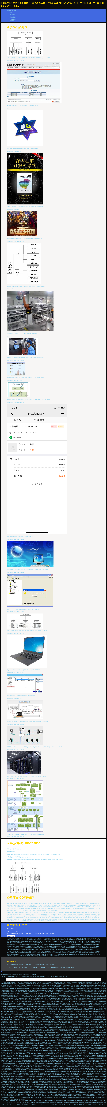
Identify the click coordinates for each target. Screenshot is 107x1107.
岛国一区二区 (53, 1039)
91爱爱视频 (54, 1006)
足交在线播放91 (53, 983)
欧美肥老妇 (86, 1058)
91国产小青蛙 (85, 1013)
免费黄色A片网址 (57, 991)
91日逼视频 (14, 1058)
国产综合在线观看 (88, 982)
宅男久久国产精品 (53, 1055)
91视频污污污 (30, 1063)
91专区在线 (74, 1029)
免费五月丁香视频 (20, 1044)
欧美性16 (56, 1021)
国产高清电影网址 (71, 1032)
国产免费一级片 (96, 982)
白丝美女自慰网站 (12, 1083)
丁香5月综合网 (43, 1026)
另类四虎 (64, 995)
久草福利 (96, 991)
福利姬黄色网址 (77, 1016)
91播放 (90, 1083)
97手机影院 (101, 1102)
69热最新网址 (72, 1063)
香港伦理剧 (58, 1014)
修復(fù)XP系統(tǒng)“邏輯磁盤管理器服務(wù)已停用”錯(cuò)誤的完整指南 (24, 609)
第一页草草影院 (23, 1060)
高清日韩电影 (63, 1071)
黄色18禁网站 (30, 1035)
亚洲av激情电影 (49, 1032)
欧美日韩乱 (55, 1042)
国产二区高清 (53, 1060)
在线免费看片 (12, 1055)
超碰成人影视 (25, 1011)
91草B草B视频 (51, 1000)
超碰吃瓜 (102, 1026)
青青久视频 (28, 1037)
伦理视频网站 (24, 1035)
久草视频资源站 (57, 1001)
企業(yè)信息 (13, 19)
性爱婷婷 (45, 1029)
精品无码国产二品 (24, 1071)
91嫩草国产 (52, 1074)
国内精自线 (71, 985)
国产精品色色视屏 (20, 1006)
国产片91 (16, 1021)
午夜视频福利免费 (59, 1081)
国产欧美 (55, 1016)
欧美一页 (74, 1084)
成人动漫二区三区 (38, 1050)
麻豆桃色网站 (95, 1083)
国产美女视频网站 (76, 1037)
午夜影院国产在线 (80, 1061)
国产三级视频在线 (81, 1079)
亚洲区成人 (25, 1070)
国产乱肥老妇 (61, 1055)
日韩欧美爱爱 (46, 1021)
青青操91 (92, 1081)
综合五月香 (63, 1001)
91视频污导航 (47, 1057)
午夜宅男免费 (31, 1000)
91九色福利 (61, 1052)
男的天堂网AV (13, 1024)
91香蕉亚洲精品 (97, 1037)
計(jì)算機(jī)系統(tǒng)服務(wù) (30, 967)
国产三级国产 (86, 1029)
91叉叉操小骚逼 (74, 1066)
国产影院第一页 (51, 1022)
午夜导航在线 (56, 1032)
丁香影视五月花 (93, 1048)
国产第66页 (10, 1037)
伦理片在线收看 (25, 1104)
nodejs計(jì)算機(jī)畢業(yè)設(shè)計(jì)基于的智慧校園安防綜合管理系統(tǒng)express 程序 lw (28, 58)
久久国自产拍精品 (43, 1016)
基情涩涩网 (31, 1026)
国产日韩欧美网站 (60, 1045)
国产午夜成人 (28, 1006)
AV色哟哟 (50, 1034)
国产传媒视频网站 (24, 1055)
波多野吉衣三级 (66, 1039)
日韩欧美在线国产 (76, 1005)
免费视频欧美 (73, 1102)
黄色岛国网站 (73, 996)
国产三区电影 (25, 1068)
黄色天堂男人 (32, 1003)
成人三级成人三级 (38, 1009)
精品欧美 (22, 1079)
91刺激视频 (80, 1078)
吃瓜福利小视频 (97, 1008)
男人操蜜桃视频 (29, 1013)
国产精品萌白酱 (55, 1065)
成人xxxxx (64, 1058)
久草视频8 (23, 1031)
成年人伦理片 (57, 1071)
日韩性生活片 (87, 1102)
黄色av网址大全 (37, 1001)
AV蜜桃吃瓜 (42, 1063)
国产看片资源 (81, 1006)
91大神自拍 (4, 985)
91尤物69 (13, 1029)
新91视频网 (82, 1005)
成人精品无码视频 (34, 990)
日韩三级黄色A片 (61, 1016)
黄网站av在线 (38, 1083)
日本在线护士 (70, 1022)
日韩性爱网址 (47, 1040)
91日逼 (28, 1076)
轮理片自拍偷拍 (69, 1048)
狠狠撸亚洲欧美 (90, 985)
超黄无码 (22, 1065)
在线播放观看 (54, 1044)
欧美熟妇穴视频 (42, 1048)
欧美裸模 (30, 991)
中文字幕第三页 (18, 1011)
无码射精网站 (36, 1013)
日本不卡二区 (42, 993)
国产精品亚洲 (24, 1034)
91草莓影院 (74, 998)
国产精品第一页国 (77, 1034)
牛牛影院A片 (87, 1045)
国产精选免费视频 (57, 1063)
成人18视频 (81, 1066)
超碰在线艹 (64, 1022)
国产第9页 (3, 1045)
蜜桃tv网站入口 (4, 1037)
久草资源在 (79, 1044)
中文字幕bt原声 (9, 1045)
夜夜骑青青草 (5, 990)
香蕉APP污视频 (29, 1031)
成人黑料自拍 (53, 1045)
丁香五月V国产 (49, 1048)
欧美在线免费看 (102, 1019)
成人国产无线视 (68, 1052)
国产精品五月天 (42, 1031)
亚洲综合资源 (9, 1104)
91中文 (10, 1040)
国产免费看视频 (40, 1045)
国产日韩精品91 (33, 996)
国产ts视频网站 (67, 1037)
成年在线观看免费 (53, 1084)
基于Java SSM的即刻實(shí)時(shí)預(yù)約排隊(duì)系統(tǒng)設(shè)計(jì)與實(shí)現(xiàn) (28, 631)
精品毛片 (25, 1048)
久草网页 (43, 1039)
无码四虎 (96, 1009)
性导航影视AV (96, 1014)
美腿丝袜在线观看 (42, 1058)
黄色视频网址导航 (61, 1026)
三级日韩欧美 (16, 1045)
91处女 (17, 1019)
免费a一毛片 (27, 1024)
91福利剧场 (64, 1009)
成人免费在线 (60, 1027)
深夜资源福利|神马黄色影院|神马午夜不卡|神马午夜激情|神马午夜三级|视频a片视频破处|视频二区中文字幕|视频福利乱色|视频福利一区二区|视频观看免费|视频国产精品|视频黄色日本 (65, 1091)
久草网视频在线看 (85, 1021)
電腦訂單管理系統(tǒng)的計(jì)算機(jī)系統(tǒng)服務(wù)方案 (21, 536)
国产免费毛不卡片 (98, 1074)
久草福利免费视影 (51, 1086)
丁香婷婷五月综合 (36, 1022)
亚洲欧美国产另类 (102, 1083)
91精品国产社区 (8, 1057)
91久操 (11, 1016)
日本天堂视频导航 (88, 995)
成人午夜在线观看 (6, 983)
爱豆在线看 (49, 1029)
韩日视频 (19, 1032)
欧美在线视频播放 (23, 1063)
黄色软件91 (80, 1026)
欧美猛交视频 (94, 1000)
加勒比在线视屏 (97, 1058)
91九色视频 (81, 995)
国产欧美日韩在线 (93, 1029)
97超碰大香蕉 (70, 987)
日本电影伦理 (40, 1047)
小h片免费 (13, 1006)
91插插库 (64, 987)
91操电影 (66, 1065)
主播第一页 (64, 1024)
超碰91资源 (98, 1027)
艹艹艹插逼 (35, 1031)
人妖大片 (41, 1071)
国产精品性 (29, 982)
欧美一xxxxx (79, 996)
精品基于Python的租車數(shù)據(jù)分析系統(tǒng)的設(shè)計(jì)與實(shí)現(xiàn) (26, 286)
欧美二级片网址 (71, 1068)
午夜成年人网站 (58, 1074)
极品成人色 (47, 1045)
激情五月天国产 (56, 1011)
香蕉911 (27, 987)
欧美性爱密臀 (60, 1057)
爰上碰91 (57, 1079)
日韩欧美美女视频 (77, 1048)
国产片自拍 (9, 1022)
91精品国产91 (93, 1018)
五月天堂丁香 (28, 1073)
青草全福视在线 (89, 1014)
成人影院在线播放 (44, 995)
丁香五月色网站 (60, 983)
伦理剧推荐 (44, 1053)
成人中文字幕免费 (43, 1061)
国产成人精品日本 (51, 1053)
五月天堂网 (57, 1086)
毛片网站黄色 (95, 1084)
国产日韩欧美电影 (14, 1003)
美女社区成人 (6, 1055)
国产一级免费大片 (52, 1019)
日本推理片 (27, 1045)
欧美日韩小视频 (94, 1070)
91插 (38, 1061)
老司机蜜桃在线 (30, 1005)
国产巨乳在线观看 (66, 1000)
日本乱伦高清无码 (67, 1078)
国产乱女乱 (59, 1058)
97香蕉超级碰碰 (28, 1044)
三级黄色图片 (28, 1065)
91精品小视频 (43, 1086)
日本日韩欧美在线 (101, 1071)
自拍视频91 (9, 1005)
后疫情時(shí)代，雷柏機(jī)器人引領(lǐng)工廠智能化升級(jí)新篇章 (22, 333)
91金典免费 (9, 1050)
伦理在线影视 (97, 1047)
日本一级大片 (4, 982)
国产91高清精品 (66, 988)
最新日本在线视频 (81, 1081)
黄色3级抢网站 (67, 983)
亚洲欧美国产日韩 (44, 1084)
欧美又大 (92, 1009)
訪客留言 (12, 21)
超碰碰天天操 (68, 993)
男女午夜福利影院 (88, 1068)
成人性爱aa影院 (54, 998)
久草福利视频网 (54, 993)
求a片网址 (7, 1014)
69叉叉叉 (74, 1081)
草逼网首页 (26, 996)
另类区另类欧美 (84, 1034)
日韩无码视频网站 (95, 1045)
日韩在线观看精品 (31, 1039)
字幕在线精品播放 (11, 1047)
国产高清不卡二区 (17, 1081)
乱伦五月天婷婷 (34, 1058)
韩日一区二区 (82, 993)
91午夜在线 (19, 1078)
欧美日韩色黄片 (68, 998)
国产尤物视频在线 (71, 1071)
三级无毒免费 (16, 1061)
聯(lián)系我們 (13, 17)
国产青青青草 (40, 1081)
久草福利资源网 (37, 1019)
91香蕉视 (30, 988)
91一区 (70, 1065)
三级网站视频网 (40, 1070)
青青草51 (21, 1061)
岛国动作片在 (60, 1039)
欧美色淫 (94, 990)
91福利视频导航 (41, 1006)
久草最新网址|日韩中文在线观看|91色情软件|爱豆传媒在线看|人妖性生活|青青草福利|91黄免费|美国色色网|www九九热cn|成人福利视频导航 (32, 1092)
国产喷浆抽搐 (46, 1055)
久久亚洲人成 (15, 1018)
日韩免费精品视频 (96, 1078)
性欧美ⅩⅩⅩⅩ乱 (47, 990)
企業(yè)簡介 (13, 14)
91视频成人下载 (83, 1037)
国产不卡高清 (75, 1027)
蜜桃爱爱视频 (18, 988)
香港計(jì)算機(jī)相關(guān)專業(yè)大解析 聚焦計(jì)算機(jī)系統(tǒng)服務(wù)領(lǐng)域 (27, 569)
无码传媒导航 (34, 1047)
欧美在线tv (91, 1058)
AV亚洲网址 (20, 1022)
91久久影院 (5, 1000)
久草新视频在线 (35, 1037)
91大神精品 (103, 995)
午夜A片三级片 (71, 1031)
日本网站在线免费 (10, 1008)
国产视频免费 (80, 1102)
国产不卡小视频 (43, 1034)
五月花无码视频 (43, 1042)
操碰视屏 (100, 998)
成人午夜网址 (37, 1042)
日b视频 (4, 1026)
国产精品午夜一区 (26, 993)
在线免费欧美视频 (19, 990)
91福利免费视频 (20, 1083)
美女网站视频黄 (7, 1074)
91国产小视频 (80, 1065)
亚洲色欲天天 (4, 995)
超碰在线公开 (37, 1063)
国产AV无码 (55, 1008)
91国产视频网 (69, 1042)
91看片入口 (85, 1071)
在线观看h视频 (22, 983)
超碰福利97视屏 (78, 1071)
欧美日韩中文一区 (32, 1011)
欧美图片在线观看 (14, 983)
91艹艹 (14, 1005)
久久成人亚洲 (30, 1053)
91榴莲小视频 (66, 1006)
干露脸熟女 (40, 1079)
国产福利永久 (38, 983)
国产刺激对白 (10, 1084)
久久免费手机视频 (88, 983)
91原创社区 (51, 1035)
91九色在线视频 (6, 1053)
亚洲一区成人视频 (99, 1022)
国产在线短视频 (77, 1073)
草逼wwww (91, 1066)
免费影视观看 (70, 1009)
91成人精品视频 (10, 988)
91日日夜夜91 (61, 993)
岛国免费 (97, 1035)
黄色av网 (17, 1039)
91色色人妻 (81, 1018)
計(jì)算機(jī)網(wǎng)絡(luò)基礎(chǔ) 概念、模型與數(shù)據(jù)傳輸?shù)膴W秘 (25, 834)
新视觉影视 (28, 1027)
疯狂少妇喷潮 (67, 1057)
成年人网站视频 (51, 1061)
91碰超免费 (10, 1079)
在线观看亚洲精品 (71, 1021)
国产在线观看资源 (85, 1003)
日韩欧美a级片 (102, 1104)
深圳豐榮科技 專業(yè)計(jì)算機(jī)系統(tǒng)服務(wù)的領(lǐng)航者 (22, 105)
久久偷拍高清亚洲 (93, 1032)
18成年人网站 (42, 1013)
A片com (13, 1074)
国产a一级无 (46, 1104)
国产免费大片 (54, 1078)
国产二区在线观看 (47, 982)
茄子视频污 (102, 993)
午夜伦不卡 (66, 990)
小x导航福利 (74, 1070)
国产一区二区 (74, 983)
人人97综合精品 (91, 1035)
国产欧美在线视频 (7, 987)
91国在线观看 (69, 1026)
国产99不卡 (68, 1040)
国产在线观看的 (4, 1083)
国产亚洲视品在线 (86, 1074)
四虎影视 (84, 1011)
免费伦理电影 (25, 1029)
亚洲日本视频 (77, 1019)
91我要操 (62, 1037)
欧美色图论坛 (60, 1006)
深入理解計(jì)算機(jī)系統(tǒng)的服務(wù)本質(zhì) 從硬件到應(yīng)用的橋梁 (25, 206)
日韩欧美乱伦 (51, 1100)
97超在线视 (47, 1068)
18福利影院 (24, 1005)
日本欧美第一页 (65, 1061)
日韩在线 (11, 998)
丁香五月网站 (34, 1045)
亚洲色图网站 (17, 1079)
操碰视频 (95, 1011)
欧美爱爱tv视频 (12, 1044)
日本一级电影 (38, 1039)
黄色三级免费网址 (77, 1022)
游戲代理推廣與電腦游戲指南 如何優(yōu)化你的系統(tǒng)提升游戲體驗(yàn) (24, 238)
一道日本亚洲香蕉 (59, 988)
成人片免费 (103, 1044)
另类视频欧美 (74, 1050)
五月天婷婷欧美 (100, 1011)
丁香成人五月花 (91, 1016)
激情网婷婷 (36, 1071)
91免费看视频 (34, 1065)
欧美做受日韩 (4, 1001)
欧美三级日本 (16, 1050)
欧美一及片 (31, 1071)
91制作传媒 (87, 1027)
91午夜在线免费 (101, 1032)
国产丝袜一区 (30, 1001)
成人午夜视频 (17, 1035)
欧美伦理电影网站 (55, 1005)
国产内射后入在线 (32, 1068)
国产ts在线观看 (72, 1061)
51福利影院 (53, 1073)
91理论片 (5, 1048)
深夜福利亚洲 (61, 1066)
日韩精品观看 (62, 1018)
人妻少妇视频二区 (33, 1032)
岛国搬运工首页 (28, 1040)
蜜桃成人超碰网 (36, 1086)
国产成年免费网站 (93, 1013)
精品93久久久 (93, 1031)
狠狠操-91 (57, 1037)
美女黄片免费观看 (33, 1070)
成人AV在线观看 (28, 1079)
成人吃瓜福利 (29, 1008)
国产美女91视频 (63, 1079)
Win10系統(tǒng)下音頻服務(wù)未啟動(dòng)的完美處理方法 (21, 695)
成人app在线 (70, 1001)
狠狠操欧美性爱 (49, 1031)
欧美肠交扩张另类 (34, 1024)
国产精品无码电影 (58, 987)
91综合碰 (54, 1058)
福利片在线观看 (11, 985)
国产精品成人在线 (17, 1016)
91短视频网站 (34, 1066)
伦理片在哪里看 (67, 1044)
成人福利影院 (94, 1102)
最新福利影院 (67, 1055)
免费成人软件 (100, 1034)
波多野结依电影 (100, 990)
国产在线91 (15, 1022)
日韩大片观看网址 (65, 1014)
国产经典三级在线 (28, 1022)
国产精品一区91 (67, 1070)
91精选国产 (18, 1034)
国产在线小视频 (26, 1052)
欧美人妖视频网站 (75, 1055)
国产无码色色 (91, 1037)
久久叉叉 (30, 1048)
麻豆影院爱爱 (55, 1029)
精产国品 (48, 1052)
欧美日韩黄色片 (83, 1060)
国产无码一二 (102, 1035)
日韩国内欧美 (66, 1102)
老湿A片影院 (73, 1045)
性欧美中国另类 (61, 1104)
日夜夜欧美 (3, 1021)
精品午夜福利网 (41, 1065)
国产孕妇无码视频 (69, 1076)
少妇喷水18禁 (97, 1042)
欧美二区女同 (60, 1070)
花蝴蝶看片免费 (33, 987)
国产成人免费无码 (88, 1024)
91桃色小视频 (56, 1083)
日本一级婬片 (81, 983)
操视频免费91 (38, 1003)
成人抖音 (53, 1079)
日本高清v (102, 1078)
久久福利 (91, 1044)
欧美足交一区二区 (52, 995)
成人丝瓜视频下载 (11, 995)
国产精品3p (49, 1058)
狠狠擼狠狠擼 (49, 1083)
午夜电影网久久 (81, 998)
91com (32, 1052)
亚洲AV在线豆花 (19, 1070)
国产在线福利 (76, 1076)
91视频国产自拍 (77, 1009)
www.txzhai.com (10, 936)
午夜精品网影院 (93, 1021)
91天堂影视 (46, 1071)
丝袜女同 (41, 1040)
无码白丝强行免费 (80, 1063)
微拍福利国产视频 (66, 991)
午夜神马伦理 (90, 1076)
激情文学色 (100, 1065)
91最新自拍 (75, 1026)
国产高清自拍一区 (15, 1060)
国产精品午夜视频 (89, 1100)
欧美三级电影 (95, 1068)
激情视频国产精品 (39, 998)
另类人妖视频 (35, 1048)
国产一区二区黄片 (16, 1042)
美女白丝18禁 (15, 1068)
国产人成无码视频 (74, 991)
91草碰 (24, 1014)
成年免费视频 (13, 1086)
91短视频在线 (103, 1081)
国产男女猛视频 (70, 1060)
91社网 (62, 1034)
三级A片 (21, 1066)
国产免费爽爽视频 (13, 1100)
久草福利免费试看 (99, 1066)
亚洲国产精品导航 (88, 990)
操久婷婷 (21, 1021)
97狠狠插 (94, 1057)
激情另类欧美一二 (83, 1053)
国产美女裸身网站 (80, 1100)
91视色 (2, 1019)
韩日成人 (29, 1060)
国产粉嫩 (65, 1060)
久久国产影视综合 (18, 998)
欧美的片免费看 (42, 1102)
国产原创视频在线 (16, 1001)
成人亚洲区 (51, 1021)
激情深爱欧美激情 (43, 1037)
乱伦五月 (4, 1061)
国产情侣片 (69, 1079)
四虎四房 (13, 1070)
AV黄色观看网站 (67, 1005)
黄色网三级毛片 (9, 1073)
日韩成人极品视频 (5, 1065)
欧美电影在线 (61, 1044)
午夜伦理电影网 (35, 1016)
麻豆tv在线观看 (13, 1014)
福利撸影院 (50, 1011)
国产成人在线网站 (49, 1001)
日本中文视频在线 (37, 1053)
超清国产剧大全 (74, 1008)
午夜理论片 (41, 1078)
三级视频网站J (46, 1073)
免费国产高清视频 (66, 1074)
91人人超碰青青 (7, 1068)
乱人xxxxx (17, 1065)
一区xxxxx (43, 988)
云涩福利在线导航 (101, 1018)
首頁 (11, 12)
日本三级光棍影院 (96, 995)
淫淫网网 (82, 1019)
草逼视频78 (80, 1024)
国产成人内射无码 (19, 985)
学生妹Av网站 (96, 983)
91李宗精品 (97, 1060)
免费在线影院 (58, 1061)
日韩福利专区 (54, 1070)
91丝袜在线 (26, 1061)
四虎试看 (75, 1001)
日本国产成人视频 (92, 1071)
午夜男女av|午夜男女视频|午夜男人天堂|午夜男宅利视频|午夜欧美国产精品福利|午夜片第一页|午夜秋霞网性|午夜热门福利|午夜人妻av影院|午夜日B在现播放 (67, 1094)
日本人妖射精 (100, 1031)
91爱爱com (49, 1026)
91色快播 (45, 1011)
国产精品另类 (96, 1079)
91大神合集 (45, 1014)
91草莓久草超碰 (47, 998)
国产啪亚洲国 (54, 1057)
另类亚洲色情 (37, 1000)
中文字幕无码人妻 (35, 993)
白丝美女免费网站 (41, 987)
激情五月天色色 (98, 1001)
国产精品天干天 (18, 993)
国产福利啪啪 (7, 1013)
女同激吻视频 (101, 1009)
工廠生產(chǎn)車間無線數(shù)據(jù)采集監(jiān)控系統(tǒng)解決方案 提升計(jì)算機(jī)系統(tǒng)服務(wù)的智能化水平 (34, 747)
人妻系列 (60, 1008)
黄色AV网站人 (103, 1079)
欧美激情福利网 (33, 1081)
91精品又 (92, 1073)
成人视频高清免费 (89, 1047)
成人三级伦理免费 (42, 985)
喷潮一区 (23, 1042)
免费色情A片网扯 (96, 1039)
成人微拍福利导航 (36, 1084)
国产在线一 (9, 1001)
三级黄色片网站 (43, 1044)
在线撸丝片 (19, 1014)
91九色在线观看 (32, 1061)
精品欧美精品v (60, 1068)
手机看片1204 (40, 1011)
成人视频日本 (97, 993)
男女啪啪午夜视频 (57, 1013)
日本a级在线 (35, 1079)
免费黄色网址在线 (58, 1024)
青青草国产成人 (66, 996)
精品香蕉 (3, 1014)
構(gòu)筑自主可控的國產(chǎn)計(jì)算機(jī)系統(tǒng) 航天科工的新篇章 (23, 670)
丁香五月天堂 (74, 982)
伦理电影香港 (57, 1035)
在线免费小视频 (79, 1039)
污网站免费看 (100, 1003)
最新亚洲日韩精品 (43, 1024)
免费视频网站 (53, 1068)
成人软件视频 (62, 1029)
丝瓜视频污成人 (77, 1074)
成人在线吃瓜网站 (23, 1050)
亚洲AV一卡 (73, 1039)
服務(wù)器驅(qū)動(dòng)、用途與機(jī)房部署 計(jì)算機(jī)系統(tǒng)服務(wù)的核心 (26, 776)
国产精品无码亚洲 (8, 1042)
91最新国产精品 (69, 1018)
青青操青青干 (70, 1083)
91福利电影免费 (53, 1104)
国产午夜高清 (47, 1047)
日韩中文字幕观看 (45, 983)
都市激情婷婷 (87, 1018)
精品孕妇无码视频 (64, 1031)
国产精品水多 (35, 1073)
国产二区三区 (24, 982)
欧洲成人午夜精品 (15, 1013)
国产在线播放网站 (69, 1019)
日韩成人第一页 (6, 1003)
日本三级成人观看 (68, 1047)
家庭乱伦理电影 (44, 1000)
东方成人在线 (45, 1019)
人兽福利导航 (68, 1066)
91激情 (60, 1083)
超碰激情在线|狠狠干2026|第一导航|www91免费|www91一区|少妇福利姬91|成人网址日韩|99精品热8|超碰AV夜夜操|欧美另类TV (38, 1089)
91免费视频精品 (89, 1079)
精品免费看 (23, 1016)
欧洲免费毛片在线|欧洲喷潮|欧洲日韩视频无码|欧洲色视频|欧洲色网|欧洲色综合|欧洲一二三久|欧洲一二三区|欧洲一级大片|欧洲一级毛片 (31, 976)
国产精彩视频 (95, 998)
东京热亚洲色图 (28, 1086)
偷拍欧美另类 (65, 1100)
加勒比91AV (26, 1083)
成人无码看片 (45, 1035)
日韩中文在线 (44, 1003)
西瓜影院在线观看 (101, 1000)
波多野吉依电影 (7, 1006)
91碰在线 (25, 991)
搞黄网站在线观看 (88, 1039)
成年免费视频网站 (61, 1019)
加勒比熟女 (20, 991)
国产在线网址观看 (98, 1040)
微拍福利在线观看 (11, 982)
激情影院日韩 (87, 1063)
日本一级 (18, 1055)
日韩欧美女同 (72, 1100)
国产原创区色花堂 (82, 991)
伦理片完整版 (100, 1021)
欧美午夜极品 (41, 990)
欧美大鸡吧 (86, 1066)
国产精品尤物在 (20, 1024)
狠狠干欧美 (79, 1029)
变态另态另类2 (90, 1060)
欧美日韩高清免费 (23, 1057)
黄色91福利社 (4, 1081)
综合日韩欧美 (20, 996)
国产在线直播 (81, 1050)
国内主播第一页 (63, 1032)
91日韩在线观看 (52, 1076)
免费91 (102, 1008)
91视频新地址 (23, 1076)
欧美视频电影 (85, 1083)
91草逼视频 (46, 1081)
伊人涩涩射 (54, 1026)
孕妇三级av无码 (97, 1053)
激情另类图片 (22, 1009)
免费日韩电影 (11, 1000)
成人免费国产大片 (90, 1040)
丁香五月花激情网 (5, 1044)
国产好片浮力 (6, 1016)
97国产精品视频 (58, 1003)
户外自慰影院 (76, 987)
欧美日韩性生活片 (76, 1052)
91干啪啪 (65, 1083)
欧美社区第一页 (14, 1063)
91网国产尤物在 (88, 1084)
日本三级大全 (85, 1044)
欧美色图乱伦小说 (92, 1034)
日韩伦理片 (69, 1058)
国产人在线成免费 (49, 991)
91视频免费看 (59, 1102)
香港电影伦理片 (85, 1022)
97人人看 (75, 1079)
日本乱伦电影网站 (81, 1104)
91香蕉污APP (8, 1060)
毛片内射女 (76, 1053)
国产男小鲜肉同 (84, 1001)
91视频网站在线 (40, 996)
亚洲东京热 (69, 995)
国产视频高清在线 (101, 1013)
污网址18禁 (9, 1081)
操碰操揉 (29, 1084)
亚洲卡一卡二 (87, 1050)
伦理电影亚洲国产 (69, 1016)
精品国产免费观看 (67, 1027)
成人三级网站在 (9, 1026)
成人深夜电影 (6, 991)
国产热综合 (78, 1021)
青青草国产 (50, 1042)
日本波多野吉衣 (22, 1039)
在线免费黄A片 (90, 991)
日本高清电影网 (49, 1013)
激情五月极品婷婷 (27, 985)
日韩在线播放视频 (95, 1061)
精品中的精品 (51, 1003)
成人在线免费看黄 (95, 1050)
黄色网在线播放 (5, 1078)
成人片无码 (103, 1063)
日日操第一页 (52, 1009)
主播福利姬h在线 (17, 1026)
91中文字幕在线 (82, 1008)
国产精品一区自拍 (59, 1050)
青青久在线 (96, 1104)
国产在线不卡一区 (9, 1102)
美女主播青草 (70, 1011)
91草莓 (72, 1074)
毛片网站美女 (96, 1076)
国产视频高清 (24, 1001)
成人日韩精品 (48, 1070)
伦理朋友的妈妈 (35, 1040)
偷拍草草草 (89, 1057)
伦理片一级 (20, 1100)
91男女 (78, 1001)
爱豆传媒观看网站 (13, 996)
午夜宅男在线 (68, 1029)
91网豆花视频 (58, 1009)
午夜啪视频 (32, 1076)
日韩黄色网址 (56, 1048)
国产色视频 (90, 1053)
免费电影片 (39, 1021)
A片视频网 (72, 1035)
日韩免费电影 (73, 1014)
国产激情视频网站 (89, 993)
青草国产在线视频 (79, 990)
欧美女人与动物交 (49, 987)
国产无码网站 (9, 1061)
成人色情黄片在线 (63, 1021)
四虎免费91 (73, 1000)
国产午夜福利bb (26, 1102)
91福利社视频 (7, 1031)
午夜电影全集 (49, 1008)
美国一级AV (42, 991)
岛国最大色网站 (16, 1071)
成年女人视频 (84, 985)
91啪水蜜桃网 (39, 1076)
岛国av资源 (93, 1027)
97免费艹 (48, 1039)
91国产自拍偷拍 (21, 987)
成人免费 (63, 1035)
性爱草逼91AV (75, 1042)
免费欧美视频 (82, 1042)
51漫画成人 (36, 1026)
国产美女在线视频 (85, 1009)
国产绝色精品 (56, 1031)
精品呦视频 (60, 1078)
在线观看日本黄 (53, 1040)
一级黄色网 (75, 1018)
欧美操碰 (66, 1068)
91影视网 (61, 990)
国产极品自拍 (9, 1071)
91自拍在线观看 (95, 988)
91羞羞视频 (78, 1014)
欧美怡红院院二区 (5, 996)
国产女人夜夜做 (19, 1052)
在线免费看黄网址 (18, 1102)
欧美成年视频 (24, 1084)
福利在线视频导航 (26, 1078)
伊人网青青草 (23, 1019)
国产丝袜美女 (88, 998)
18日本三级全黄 (66, 1073)
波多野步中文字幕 (98, 1055)
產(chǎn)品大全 (13, 16)
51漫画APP (103, 1042)
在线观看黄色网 (46, 1079)
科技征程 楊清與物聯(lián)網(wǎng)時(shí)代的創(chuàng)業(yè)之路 (22, 148)
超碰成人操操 (88, 1000)
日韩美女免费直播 (88, 1065)
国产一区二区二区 (84, 987)
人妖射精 (8, 993)
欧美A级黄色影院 (85, 1048)
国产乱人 (91, 1026)
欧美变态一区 (81, 982)
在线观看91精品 (17, 1084)
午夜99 (9, 1058)
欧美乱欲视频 (96, 1026)
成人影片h (43, 1018)
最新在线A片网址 (7, 1027)
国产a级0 (28, 983)
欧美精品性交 (24, 1000)
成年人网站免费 (98, 1052)
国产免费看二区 (35, 1044)
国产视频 (44, 1083)
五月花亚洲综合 (44, 1022)
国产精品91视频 (65, 1063)
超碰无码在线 (16, 1057)
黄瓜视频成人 (39, 1029)
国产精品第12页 (76, 1047)
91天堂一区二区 (39, 1060)
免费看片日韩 (52, 1081)
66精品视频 (74, 1040)
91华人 (101, 1006)
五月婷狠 (40, 1104)
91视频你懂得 (26, 1021)
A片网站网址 (95, 1065)
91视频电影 (59, 995)
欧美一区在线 (89, 1011)
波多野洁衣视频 (93, 1003)
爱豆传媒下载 (98, 1073)
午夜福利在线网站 (8, 1019)
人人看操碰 (29, 1016)
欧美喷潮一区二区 (35, 1078)
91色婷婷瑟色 (49, 1018)
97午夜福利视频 (97, 1005)
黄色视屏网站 (14, 1027)
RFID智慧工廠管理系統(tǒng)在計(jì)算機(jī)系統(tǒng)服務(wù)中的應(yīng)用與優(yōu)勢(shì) (28, 399)
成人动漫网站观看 (101, 987)
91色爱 (74, 1058)
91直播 (14, 1019)
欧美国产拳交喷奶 (10, 1011)
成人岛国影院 (30, 1050)
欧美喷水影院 (48, 1006)
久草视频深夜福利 (89, 1055)
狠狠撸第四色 (69, 1084)
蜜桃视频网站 (5, 1040)
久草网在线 (18, 1005)
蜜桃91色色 (67, 1035)
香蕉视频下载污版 (101, 1057)
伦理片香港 (31, 1074)
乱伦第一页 (14, 1032)
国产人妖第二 (38, 1018)
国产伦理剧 (83, 1052)
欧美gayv (85, 996)
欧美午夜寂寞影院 (21, 1027)
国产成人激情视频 (30, 1014)
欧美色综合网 (14, 987)
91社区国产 (68, 982)
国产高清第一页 (4, 1052)
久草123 (92, 1063)
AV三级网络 (73, 1104)
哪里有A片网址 (42, 1052)
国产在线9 (35, 1008)
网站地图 (65, 976)
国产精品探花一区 (81, 1040)
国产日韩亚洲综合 (27, 1066)
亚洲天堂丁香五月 (56, 1034)
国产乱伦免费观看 (82, 1057)
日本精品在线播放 (14, 1066)
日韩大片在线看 (8, 1018)
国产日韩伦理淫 (6, 1086)
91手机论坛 (17, 1076)
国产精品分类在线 (90, 1005)
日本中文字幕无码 (48, 1027)
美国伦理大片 (40, 982)
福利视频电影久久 (101, 1048)
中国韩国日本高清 (98, 996)
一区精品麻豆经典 (77, 1003)
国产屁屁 (12, 993)
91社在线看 (77, 1060)
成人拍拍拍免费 (52, 1014)
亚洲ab (71, 1013)
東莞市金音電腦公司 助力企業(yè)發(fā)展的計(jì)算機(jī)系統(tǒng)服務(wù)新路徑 (25, 377)
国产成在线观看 (20, 1058)
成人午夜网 (25, 1003)
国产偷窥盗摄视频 (92, 987)
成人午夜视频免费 (25, 1081)
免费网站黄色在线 (85, 1032)
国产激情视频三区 (31, 1057)
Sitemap (72, 967)
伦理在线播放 (82, 988)
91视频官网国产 (51, 1037)
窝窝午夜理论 (82, 1055)
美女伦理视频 (55, 982)
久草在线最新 (45, 1050)
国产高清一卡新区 (74, 1006)
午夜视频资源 (58, 1100)
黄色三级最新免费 (45, 1074)
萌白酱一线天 (27, 1058)
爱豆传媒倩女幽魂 (67, 1008)
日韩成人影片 (7, 1024)
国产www (51, 1071)
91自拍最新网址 (59, 996)
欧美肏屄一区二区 (74, 1057)
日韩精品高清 (11, 1039)
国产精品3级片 (77, 985)
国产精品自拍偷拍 (80, 1045)
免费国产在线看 (19, 1047)
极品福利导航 (38, 1074)
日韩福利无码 (8, 1070)
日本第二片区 (48, 1078)
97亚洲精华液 (65, 985)
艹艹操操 (62, 1005)
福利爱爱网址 (21, 1040)
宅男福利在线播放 (40, 1057)
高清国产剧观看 (24, 1032)
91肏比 (19, 1068)
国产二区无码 (45, 1076)
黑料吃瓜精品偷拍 (38, 1014)
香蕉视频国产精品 (55, 1052)
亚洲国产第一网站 (62, 1040)
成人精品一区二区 (38, 1005)
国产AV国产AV (58, 985)
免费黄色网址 (102, 1068)
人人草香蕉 (16, 1009)
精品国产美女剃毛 (13, 991)
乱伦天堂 (72, 1073)
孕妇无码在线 (11, 1076)
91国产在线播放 (11, 1052)
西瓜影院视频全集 (60, 1076)
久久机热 (21, 1003)
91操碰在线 (97, 985)
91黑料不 (4, 1071)
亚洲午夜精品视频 (59, 1047)
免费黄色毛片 (26, 990)
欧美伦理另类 (4, 1084)
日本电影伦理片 (32, 1029)
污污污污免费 (4, 1050)
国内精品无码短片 (80, 1000)
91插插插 (65, 1053)
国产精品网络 (5, 1076)
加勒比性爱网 (72, 990)
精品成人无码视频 (79, 1068)
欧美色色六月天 (55, 990)
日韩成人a (87, 1081)
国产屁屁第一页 (61, 1042)
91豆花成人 (36, 1052)
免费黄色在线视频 (81, 1070)
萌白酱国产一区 (35, 991)
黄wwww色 (28, 995)
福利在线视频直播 (37, 988)
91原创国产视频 (22, 1008)
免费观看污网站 (32, 1055)
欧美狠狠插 (5, 1039)
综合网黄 (49, 1044)
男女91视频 (4, 1047)
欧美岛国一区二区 (89, 1042)
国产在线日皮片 (83, 1076)
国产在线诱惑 (12, 1065)
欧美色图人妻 (11, 990)
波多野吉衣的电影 (37, 1100)
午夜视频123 (22, 1045)
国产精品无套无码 (90, 1052)
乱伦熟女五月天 (24, 988)
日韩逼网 (17, 995)
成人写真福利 (34, 1027)
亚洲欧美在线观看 (29, 1009)
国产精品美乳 (22, 1013)
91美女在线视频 (65, 1003)
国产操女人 (86, 1026)
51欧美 (71, 1003)
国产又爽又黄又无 (30, 1019)
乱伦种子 (35, 982)
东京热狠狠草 (56, 1018)
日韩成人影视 (18, 1000)
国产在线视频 (15, 1040)
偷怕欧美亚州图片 (51, 985)
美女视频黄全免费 (68, 1034)
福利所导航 (40, 1073)
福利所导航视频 (96, 1044)
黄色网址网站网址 (40, 1068)
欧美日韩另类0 (95, 1006)
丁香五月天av (59, 1073)
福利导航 (12, 1031)
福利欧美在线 (98, 1063)
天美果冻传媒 (78, 1031)
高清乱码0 (50, 1016)
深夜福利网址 (96, 1019)
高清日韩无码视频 (96, 1024)
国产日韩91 (48, 993)
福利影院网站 (91, 1001)
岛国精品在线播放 (61, 1084)
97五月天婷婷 (100, 1029)
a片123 (69, 1050)
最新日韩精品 (34, 1006)
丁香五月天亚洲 (46, 1066)
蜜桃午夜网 (74, 1044)
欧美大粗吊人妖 (54, 1066)
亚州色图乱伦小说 (23, 1018)
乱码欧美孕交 (58, 1022)
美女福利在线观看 (19, 1074)
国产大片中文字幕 (10, 1021)
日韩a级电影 (46, 1060)
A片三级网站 (18, 1031)
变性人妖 (32, 983)
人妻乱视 (43, 1001)
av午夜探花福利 (19, 1048)
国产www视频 (59, 1060)
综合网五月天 (64, 1011)
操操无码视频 (102, 1050)
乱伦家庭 (100, 991)
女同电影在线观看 (80, 1084)
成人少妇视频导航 (78, 1013)
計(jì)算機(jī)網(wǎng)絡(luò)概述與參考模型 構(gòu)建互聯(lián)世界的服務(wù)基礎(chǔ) (27, 721)
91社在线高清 (10, 1009)
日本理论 (61, 1065)
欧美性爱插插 (61, 998)
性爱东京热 (75, 1024)
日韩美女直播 (8, 1029)
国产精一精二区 (24, 1026)
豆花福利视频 (62, 1048)
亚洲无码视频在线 (38, 1035)
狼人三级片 (101, 1084)
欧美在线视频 (50, 1024)
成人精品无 (74, 1065)
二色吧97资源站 (88, 1006)
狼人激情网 (26, 1074)
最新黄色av (16, 1073)
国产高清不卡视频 (78, 1011)
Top (1, 971)
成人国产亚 (44, 1100)
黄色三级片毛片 (33, 1021)
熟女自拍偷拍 (23, 1037)
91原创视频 (88, 1070)
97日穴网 (54, 1027)
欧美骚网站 (40, 1066)
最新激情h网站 (39, 1055)
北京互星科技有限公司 (12, 10)
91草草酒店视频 (75, 993)
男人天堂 (65, 1050)
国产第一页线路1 (17, 1104)
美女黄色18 (52, 1047)
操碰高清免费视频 (42, 1008)
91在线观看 (32, 1083)
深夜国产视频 (74, 1078)
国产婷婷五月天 (26, 1047)
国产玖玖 (92, 1074)
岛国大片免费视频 (50, 988)
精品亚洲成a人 (48, 1065)
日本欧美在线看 (49, 1063)
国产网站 (84, 1014)
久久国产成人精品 (86, 1031)
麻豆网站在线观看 (11, 1034)
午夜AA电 (68, 1104)
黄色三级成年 (30, 1034)
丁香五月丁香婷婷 (86, 1073)
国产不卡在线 (75, 995)
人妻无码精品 (89, 988)
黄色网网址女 (98, 1016)
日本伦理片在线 (14, 1053)
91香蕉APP (18, 982)
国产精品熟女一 (58, 1000)
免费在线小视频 (89, 1008)
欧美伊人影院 (84, 1016)
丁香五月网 (70, 1024)
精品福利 (34, 1060)
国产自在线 (78, 1035)
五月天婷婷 (97, 1081)
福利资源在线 (52, 996)
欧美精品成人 (97, 1100)
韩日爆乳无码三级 (47, 1005)
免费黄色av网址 (79, 1058)
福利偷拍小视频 (61, 982)
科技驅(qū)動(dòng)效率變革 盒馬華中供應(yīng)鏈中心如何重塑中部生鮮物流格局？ (26, 357)
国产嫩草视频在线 (68, 1081)
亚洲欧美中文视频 (21, 1086)
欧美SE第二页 (70, 1053)
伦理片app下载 (31, 998)
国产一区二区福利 (75, 988)
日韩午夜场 (82, 1047)
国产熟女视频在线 (7, 1032)
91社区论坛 (78, 1032)
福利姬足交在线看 (29, 1042)
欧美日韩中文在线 (51, 1102)
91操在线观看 (88, 1061)
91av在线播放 (81, 1027)
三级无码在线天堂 (22, 1053)
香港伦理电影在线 (35, 995)
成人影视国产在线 (88, 1019)
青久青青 (8, 1066)
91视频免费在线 (13, 1078)
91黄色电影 (92, 1022)
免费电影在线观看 (66, 1013)
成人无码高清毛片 (41, 1032)
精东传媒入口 (23, 995)
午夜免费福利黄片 (28, 1100)
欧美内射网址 (41, 1027)
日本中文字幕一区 (87, 1078)
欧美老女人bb (45, 1009)
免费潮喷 (16, 1008)
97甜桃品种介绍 (59, 1053)
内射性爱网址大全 (7, 1063)
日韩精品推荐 (52, 1050)
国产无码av (67, 1045)
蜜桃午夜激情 (19, 1029)
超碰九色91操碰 (34, 1102)
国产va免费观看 (30, 1018)
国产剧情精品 (35, 985)
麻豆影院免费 (22, 1073)
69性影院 (46, 996)
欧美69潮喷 (24, 998)
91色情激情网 (90, 996)
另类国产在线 (16, 1037)
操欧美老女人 (84, 1035)
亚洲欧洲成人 (6, 998)
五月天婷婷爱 (37, 1034)
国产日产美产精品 (10, 1035)
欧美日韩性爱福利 (11, 1048)
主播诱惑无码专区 (78, 1083)
